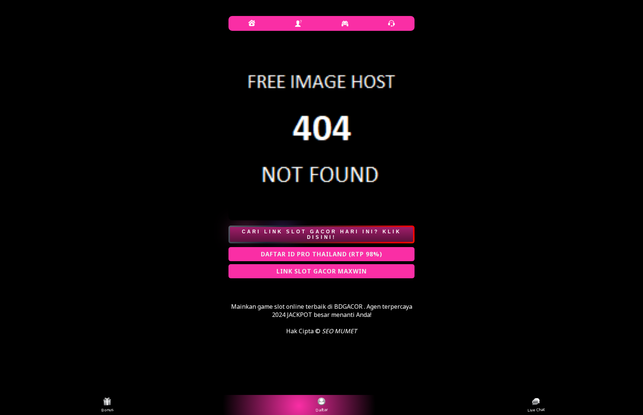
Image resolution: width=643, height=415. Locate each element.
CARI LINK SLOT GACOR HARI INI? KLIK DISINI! (321, 234)
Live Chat (536, 410)
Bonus (107, 410)
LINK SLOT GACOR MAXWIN (321, 271)
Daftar (321, 411)
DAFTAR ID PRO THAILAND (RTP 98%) (321, 254)
